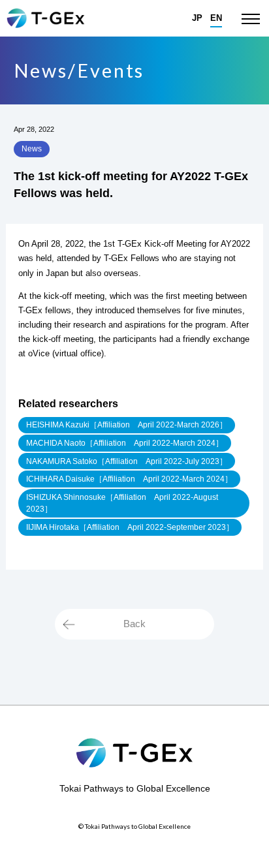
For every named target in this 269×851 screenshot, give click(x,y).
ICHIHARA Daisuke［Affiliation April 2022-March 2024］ (129, 479)
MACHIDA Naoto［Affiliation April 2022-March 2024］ (124, 443)
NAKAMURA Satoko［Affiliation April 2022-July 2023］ (126, 461)
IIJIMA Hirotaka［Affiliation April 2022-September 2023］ (130, 527)
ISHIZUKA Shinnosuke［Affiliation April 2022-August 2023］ (122, 503)
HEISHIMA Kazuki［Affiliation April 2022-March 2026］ (126, 424)
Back (134, 623)
